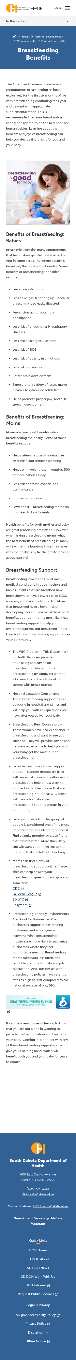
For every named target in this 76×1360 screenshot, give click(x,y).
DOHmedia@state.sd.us (51, 1206)
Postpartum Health (53, 41)
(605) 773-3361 (38, 1189)
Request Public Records (36, 1294)
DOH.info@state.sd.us (38, 1194)
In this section (16, 21)
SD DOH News (38, 1268)
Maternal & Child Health (48, 36)
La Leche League (25, 894)
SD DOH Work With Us (38, 1276)
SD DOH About (38, 1259)
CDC (16, 888)
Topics (26, 36)
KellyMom (20, 905)
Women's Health (26, 41)
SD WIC (18, 899)
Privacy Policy (36, 1324)
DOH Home (38, 1250)
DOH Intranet (36, 1285)
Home (15, 36)
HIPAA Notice (36, 1341)
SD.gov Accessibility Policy (36, 1315)
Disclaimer (36, 1332)
